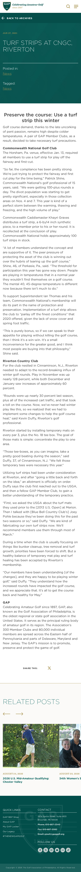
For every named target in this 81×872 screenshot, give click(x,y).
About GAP (9, 821)
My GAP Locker (11, 826)
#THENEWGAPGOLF (13, 836)
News (7, 74)
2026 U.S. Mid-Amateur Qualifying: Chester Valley (26, 780)
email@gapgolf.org (54, 834)
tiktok (68, 850)
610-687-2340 (52, 824)
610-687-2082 (50, 829)
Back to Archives (19, 18)
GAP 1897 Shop (11, 817)
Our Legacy (9, 831)
